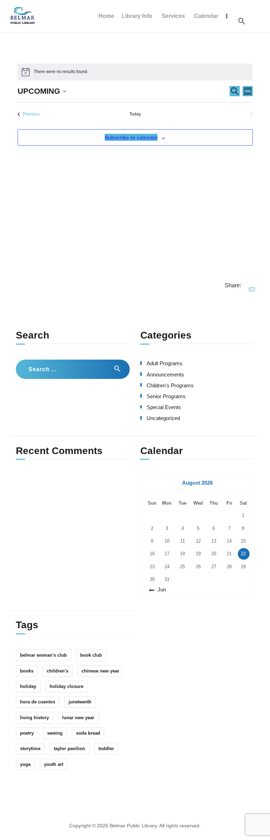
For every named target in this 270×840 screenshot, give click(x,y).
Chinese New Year (100, 671)
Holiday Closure (66, 686)
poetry (27, 733)
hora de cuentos (37, 701)
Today (135, 114)
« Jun (159, 589)
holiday (28, 686)
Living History (34, 717)
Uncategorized (163, 418)
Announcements (165, 375)
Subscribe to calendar (131, 137)
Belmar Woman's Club (43, 655)
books (26, 671)
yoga (25, 764)
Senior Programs (166, 396)
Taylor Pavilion (69, 748)
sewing (55, 733)
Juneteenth (80, 701)
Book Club (91, 655)
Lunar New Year (78, 717)
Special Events (164, 407)
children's (57, 671)
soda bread (88, 733)
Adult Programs (164, 363)
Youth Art (53, 764)
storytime (30, 748)
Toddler (106, 748)
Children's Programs (170, 385)
